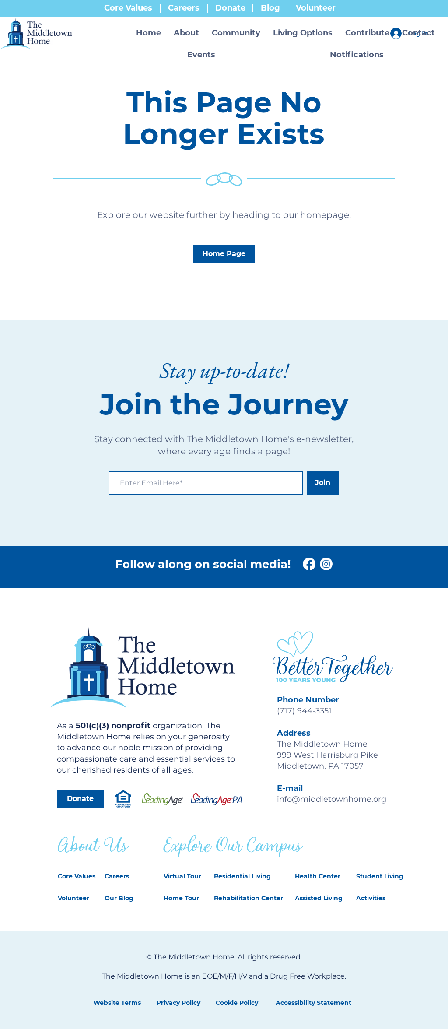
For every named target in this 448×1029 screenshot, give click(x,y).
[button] (186, 33)
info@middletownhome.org (331, 799)
